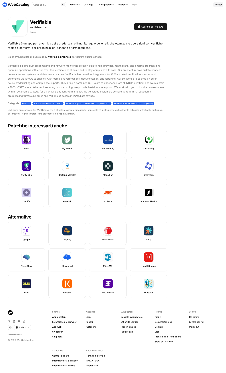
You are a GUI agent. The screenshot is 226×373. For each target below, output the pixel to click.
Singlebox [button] (57, 336)
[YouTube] (19, 321)
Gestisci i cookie (15, 334)
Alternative (19, 217)
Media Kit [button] (194, 326)
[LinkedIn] (14, 321)
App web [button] (57, 326)
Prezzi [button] (158, 317)
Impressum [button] (92, 365)
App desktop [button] (59, 317)
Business (26, 103)
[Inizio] (15, 4)
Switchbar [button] (57, 331)
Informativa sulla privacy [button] (65, 360)
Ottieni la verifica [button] (129, 322)
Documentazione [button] (163, 322)
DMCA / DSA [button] (92, 360)
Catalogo (88, 4)
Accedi (218, 4)
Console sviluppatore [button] (132, 317)
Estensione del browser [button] (64, 322)
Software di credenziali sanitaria (48, 103)
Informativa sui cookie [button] (63, 365)
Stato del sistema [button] (164, 341)
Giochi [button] (89, 322)
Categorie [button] (91, 326)
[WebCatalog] (10, 312)
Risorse (121, 4)
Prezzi (135, 4)
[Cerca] (63, 4)
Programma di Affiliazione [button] (168, 336)
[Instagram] (24, 321)
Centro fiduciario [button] (60, 355)
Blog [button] (157, 331)
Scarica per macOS (152, 26)
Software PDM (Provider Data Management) (133, 103)
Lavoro (34, 32)
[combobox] (22, 327)
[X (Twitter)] (9, 321)
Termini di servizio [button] (95, 355)
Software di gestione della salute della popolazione (88, 103)
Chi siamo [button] (194, 317)
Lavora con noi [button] (196, 322)
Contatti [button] (159, 326)
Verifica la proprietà (59, 56)
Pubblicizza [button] (127, 331)
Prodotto (73, 4)
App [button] (88, 317)
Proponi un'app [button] (128, 326)
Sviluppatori (105, 4)
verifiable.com (38, 27)
